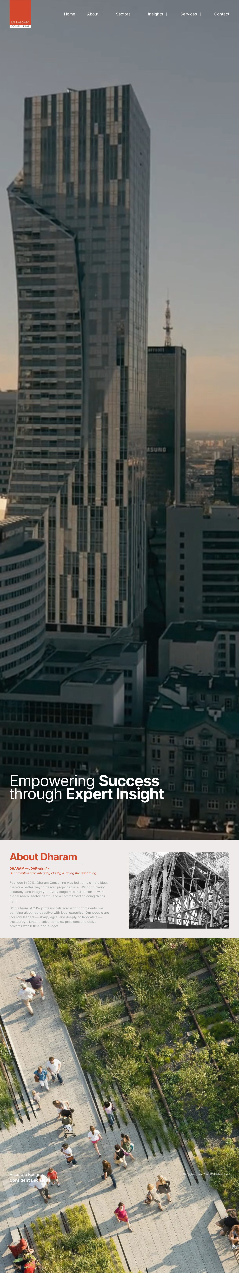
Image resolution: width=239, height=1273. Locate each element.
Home (69, 14)
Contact (221, 14)
